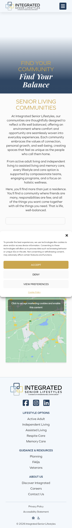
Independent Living (36, 424)
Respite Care (36, 435)
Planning (36, 456)
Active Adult (36, 419)
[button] (67, 235)
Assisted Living (36, 430)
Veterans (36, 467)
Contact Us (36, 494)
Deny (36, 274)
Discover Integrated (36, 483)
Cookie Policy (34, 292)
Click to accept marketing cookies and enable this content (36, 305)
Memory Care (36, 441)
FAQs (36, 462)
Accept (36, 264)
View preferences (36, 284)
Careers (36, 488)
